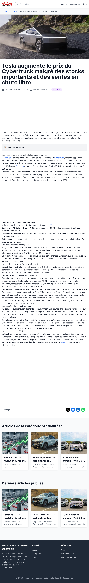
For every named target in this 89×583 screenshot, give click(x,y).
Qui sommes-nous (69, 553)
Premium (20, 166)
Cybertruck (59, 158)
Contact (64, 550)
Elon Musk (6, 158)
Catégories (75, 4)
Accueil (64, 4)
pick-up (64, 342)
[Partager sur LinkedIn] (78, 410)
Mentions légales (68, 557)
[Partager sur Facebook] (73, 410)
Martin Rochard (40, 89)
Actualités (13, 11)
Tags (85, 4)
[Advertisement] (44, 111)
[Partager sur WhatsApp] (83, 410)
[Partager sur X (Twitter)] (68, 410)
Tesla (52, 225)
